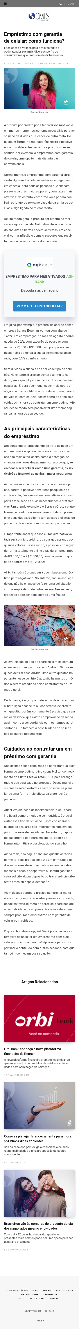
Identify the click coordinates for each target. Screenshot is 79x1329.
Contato (54, 1298)
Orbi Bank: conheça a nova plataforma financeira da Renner (37, 1058)
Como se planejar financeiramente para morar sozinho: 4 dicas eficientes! (38, 1145)
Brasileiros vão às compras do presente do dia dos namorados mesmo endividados (38, 1232)
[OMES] (39, 17)
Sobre (47, 1290)
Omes (34, 1290)
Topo (40, 1321)
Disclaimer (36, 1298)
